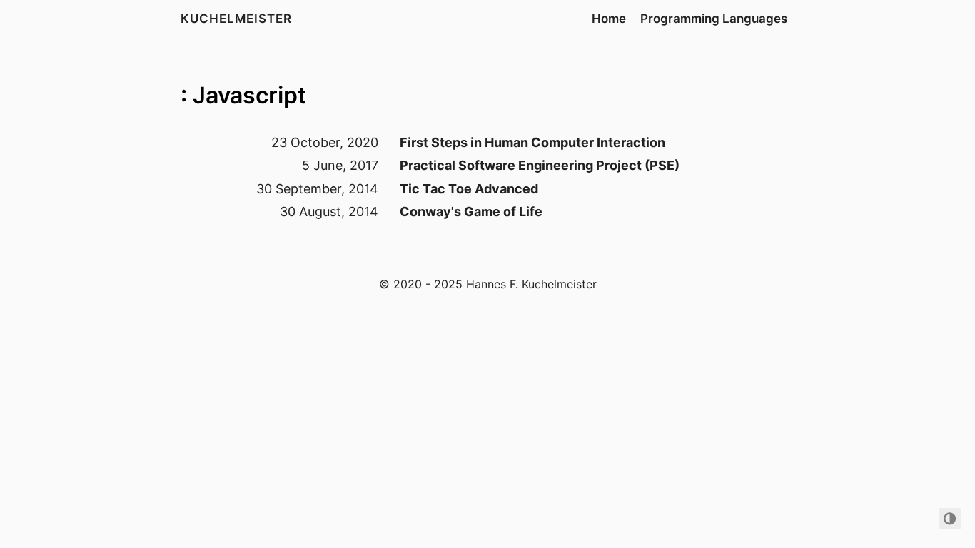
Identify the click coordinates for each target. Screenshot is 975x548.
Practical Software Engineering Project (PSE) (540, 165)
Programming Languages (713, 18)
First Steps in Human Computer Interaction (532, 142)
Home (609, 18)
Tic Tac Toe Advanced (469, 188)
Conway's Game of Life (471, 211)
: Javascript (243, 95)
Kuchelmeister (236, 18)
